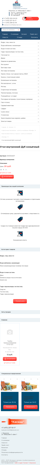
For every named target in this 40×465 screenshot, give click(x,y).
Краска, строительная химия (10, 77)
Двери (3, 58)
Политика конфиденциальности (12, 452)
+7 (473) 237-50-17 (10, 20)
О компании (14, 34)
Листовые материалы (8, 70)
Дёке (1, 275)
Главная (5, 34)
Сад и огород (5, 102)
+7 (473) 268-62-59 (10, 22)
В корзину (8, 176)
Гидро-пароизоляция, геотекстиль (12, 51)
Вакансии (4, 447)
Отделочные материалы (9, 89)
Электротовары (6, 121)
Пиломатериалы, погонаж (9, 93)
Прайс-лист (34, 34)
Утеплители (5, 115)
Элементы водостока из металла (10, 277)
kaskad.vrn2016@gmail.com (12, 24)
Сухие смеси (5, 111)
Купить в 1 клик (6, 172)
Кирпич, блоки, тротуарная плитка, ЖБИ (14, 74)
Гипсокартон (5, 55)
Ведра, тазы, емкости (8, 42)
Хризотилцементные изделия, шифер (13, 118)
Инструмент (5, 64)
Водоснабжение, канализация (10, 45)
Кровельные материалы (9, 80)
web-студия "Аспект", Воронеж (25, 463)
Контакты (34, 37)
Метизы (3, 86)
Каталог (24, 34)
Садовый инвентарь (7, 105)
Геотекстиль (4, 291)
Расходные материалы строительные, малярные (17, 99)
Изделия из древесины (8, 61)
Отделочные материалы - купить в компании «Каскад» (17, 130)
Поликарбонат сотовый (8, 96)
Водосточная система (8, 48)
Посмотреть (10, 407)
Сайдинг (3, 108)
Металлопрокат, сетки (8, 83)
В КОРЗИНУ (11, 358)
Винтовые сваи (6, 67)
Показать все (20, 301)
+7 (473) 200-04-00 (10, 18)
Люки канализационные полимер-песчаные (14, 265)
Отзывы (19, 37)
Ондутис (3, 289)
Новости (5, 37)
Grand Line (3, 280)
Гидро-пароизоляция (7, 294)
